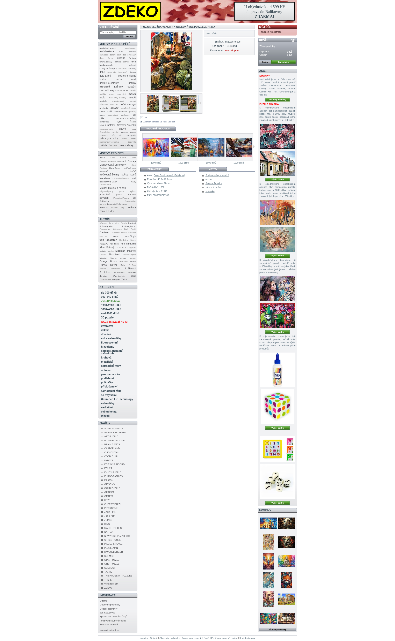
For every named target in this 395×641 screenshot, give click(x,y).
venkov (124, 132)
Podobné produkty (158, 128)
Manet (103, 255)
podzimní (125, 115)
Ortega (104, 261)
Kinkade (131, 243)
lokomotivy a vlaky (108, 182)
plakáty (132, 111)
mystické (104, 101)
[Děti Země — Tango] (286, 580)
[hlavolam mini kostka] (277, 406)
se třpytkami (109, 395)
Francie (117, 62)
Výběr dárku (277, 179)
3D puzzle (107, 317)
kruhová (106, 357)
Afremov (103, 223)
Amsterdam (130, 48)
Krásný (110, 247)
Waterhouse (105, 279)
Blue (134, 158)
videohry (104, 135)
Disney (132, 161)
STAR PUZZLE (111, 560)
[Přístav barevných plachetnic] (268, 523)
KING (107, 524)
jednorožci (123, 72)
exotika (121, 57)
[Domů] (197, 11)
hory (133, 61)
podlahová (107, 378)
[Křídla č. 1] (277, 239)
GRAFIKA (109, 492)
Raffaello (124, 261)
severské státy (106, 129)
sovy (134, 129)
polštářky (107, 382)
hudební (132, 65)
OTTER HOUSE (112, 540)
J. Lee (118, 247)
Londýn (132, 90)
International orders (109, 630)
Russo (103, 265)
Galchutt (104, 236)
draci (102, 58)
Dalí (126, 229)
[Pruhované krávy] (277, 315)
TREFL (108, 580)
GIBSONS (109, 484)
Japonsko (111, 72)
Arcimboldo (114, 223)
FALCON (108, 480)
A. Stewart (130, 268)
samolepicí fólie (111, 390)
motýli (132, 97)
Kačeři (133, 171)
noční (123, 104)
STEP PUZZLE (111, 564)
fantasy (132, 58)
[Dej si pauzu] (277, 212)
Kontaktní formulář (109, 624)
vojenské (210, 191)
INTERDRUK (110, 508)
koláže (119, 79)
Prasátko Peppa (121, 198)
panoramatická (110, 374)
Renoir (133, 261)
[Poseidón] (268, 580)
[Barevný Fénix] (268, 561)
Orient (102, 111)
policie (119, 194)
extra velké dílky (111, 338)
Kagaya (104, 243)
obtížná (105, 370)
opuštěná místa (128, 108)
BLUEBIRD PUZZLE (114, 440)
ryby (119, 122)
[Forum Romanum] (286, 599)
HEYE (107, 500)
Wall (133, 275)
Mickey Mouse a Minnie (113, 188)
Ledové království (121, 178)
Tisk (145, 117)
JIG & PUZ (109, 516)
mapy (111, 94)
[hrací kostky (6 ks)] (277, 481)
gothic (126, 62)
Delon (124, 233)
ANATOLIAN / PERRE (115, 432)
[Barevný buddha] (286, 561)
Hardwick (123, 240)
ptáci (102, 118)
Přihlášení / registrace (270, 32)
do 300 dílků (109, 292)
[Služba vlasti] (150, 110)
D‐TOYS (108, 460)
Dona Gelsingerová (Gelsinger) (169, 175)
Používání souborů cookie (113, 620)
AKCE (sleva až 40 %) (114, 321)
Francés (132, 233)
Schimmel (115, 268)
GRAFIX (108, 496)
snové (122, 128)
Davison (104, 232)
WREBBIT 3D (111, 583)
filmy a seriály (106, 62)
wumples (116, 279)
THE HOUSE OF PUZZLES (118, 575)
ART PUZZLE (111, 436)
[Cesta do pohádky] (286, 618)
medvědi (121, 94)
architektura (107, 51)
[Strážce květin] (286, 542)
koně (133, 79)
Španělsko (105, 132)
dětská (105, 330)
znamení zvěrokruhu (109, 142)
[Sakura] (268, 599)
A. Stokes (105, 272)
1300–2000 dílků (111, 305)
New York (114, 104)
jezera (133, 72)
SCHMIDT (109, 556)
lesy (112, 90)
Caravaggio (105, 229)
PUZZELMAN (111, 548)
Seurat (103, 268)
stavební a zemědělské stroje (113, 204)
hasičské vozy (129, 168)
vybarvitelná (108, 411)
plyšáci (133, 191)
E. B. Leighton (129, 247)
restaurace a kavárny (126, 118)
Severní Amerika (126, 125)
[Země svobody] (239, 147)
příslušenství (109, 386)
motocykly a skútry (117, 98)
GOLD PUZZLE (112, 488)
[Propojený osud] (277, 288)
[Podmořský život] (268, 618)
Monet (113, 258)
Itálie (102, 72)
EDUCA (108, 468)
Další (200, 103)
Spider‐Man (130, 201)
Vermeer (132, 272)
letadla (118, 90)
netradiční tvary (111, 365)
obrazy (114, 108)
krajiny (132, 83)
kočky (103, 79)
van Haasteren (108, 240)
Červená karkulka (108, 161)
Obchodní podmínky (110, 604)
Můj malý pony (106, 191)
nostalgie (131, 104)
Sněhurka (104, 201)
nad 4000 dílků (110, 313)
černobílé (104, 55)
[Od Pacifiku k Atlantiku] (184, 147)
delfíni (112, 55)
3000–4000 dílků (111, 309)
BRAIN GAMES (112, 444)
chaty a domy (107, 68)
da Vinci (103, 276)
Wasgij (105, 415)
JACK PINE (110, 512)
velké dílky (108, 403)
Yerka (124, 279)
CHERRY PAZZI (112, 504)
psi (134, 114)
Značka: (219, 41)
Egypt (110, 58)
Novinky (265, 510)
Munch (133, 258)
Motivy (213, 169)
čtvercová (107, 325)
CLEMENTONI (111, 452)
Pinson (113, 261)
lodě (125, 90)
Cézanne (117, 229)
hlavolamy (107, 346)
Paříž (109, 111)
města (132, 94)
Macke (111, 251)
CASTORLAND (112, 448)
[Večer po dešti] (211, 147)
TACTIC (108, 572)
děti (124, 55)
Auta (112, 158)
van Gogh (130, 236)
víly (113, 135)
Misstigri (103, 258)
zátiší (124, 138)
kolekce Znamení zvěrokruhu (112, 352)
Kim (123, 243)
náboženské (118, 101)
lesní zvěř (104, 90)
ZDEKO (108, 588)
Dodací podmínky (108, 609)
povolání (104, 197)
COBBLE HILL (111, 456)
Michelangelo (129, 255)
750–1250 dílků (110, 301)
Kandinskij (114, 244)
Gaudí (116, 236)
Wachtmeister (119, 276)
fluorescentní (109, 342)
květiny (118, 86)
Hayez (133, 240)
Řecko (133, 122)
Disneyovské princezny (113, 164)
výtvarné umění (213, 187)
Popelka (132, 194)
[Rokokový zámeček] (286, 523)
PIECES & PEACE (113, 544)
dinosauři (131, 55)
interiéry (132, 68)
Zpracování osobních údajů (113, 616)
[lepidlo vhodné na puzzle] (277, 370)
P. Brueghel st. (129, 226)
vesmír (133, 132)
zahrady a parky (109, 138)
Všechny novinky (277, 99)
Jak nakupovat (107, 612)
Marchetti (114, 254)
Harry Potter (115, 168)
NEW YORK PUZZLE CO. (117, 536)
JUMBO (108, 520)
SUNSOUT (109, 568)
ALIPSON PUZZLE (113, 428)
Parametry (154, 169)
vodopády (131, 135)
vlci (120, 135)
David (133, 229)
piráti (121, 191)
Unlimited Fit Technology (117, 399)
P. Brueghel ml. (107, 226)
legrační (131, 86)
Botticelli (132, 223)
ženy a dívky (126, 145)
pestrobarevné (121, 111)
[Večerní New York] (156, 147)
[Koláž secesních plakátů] (268, 542)
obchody (104, 108)
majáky (103, 94)
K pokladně (283, 62)
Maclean (120, 250)
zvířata (104, 145)
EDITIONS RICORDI (114, 464)
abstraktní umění (108, 48)
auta (121, 51)
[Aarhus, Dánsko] (277, 163)
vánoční (115, 132)
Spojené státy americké (217, 175)
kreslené (105, 86)
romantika (104, 122)
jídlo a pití (105, 75)
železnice (113, 145)
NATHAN (108, 532)
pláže (102, 115)
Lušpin (103, 251)
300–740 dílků (109, 296)
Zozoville (132, 142)
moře (102, 97)
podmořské (113, 115)
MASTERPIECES (113, 528)
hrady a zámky (106, 65)
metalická (107, 361)
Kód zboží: (217, 46)
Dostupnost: (216, 50)
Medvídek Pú (106, 184)
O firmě (103, 600)
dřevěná (106, 334)
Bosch (124, 223)
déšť (119, 55)
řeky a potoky (107, 125)
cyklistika (132, 51)
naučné (132, 101)
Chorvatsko (121, 68)
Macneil (131, 250)
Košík (263, 40)
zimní (133, 138)
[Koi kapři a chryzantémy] (277, 136)
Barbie (123, 158)
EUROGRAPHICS (113, 476)
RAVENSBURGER (113, 552)
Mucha (123, 258)
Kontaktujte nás (247, 638)
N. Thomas (119, 272)
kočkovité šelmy (127, 75)
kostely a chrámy (109, 83)
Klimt (102, 247)
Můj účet (266, 27)
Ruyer (113, 265)
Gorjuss (103, 168)
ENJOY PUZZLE (112, 472)
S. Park (132, 265)
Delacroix (115, 233)
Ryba (123, 265)
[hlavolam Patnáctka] (277, 449)
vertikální (107, 407)
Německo (104, 104)
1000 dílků (156, 162)
